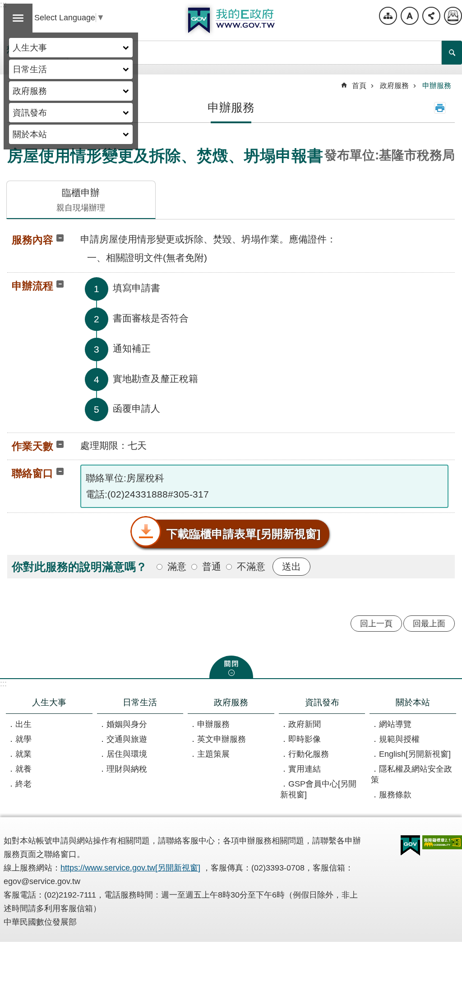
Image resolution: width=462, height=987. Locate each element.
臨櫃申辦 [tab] (80, 199)
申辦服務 (436, 85)
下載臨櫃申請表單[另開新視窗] (243, 533)
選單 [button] (18, 18)
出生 (23, 724)
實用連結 (304, 768)
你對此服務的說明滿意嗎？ (79, 566)
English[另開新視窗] (415, 754)
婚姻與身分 (126, 724)
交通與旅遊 (126, 739)
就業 (23, 754)
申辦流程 (32, 286)
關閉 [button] (231, 667)
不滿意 (251, 566)
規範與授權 (399, 739)
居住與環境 (126, 754)
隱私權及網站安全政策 (411, 774)
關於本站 (30, 134)
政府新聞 (304, 724)
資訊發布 (30, 112)
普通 (211, 566)
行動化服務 (308, 754)
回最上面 (429, 623)
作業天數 (32, 446)
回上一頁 (376, 623)
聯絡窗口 (32, 473)
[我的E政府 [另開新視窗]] (410, 845)
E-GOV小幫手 (453, 16)
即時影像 (304, 739)
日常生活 (30, 69)
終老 (23, 783)
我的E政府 (231, 20)
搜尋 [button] (452, 53)
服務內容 (32, 240)
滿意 (176, 566)
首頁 (359, 85)
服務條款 (395, 794)
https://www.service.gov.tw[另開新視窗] (130, 867)
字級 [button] (410, 16)
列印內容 (440, 108)
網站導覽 (388, 16)
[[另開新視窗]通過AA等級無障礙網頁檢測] (442, 842)
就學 (23, 739)
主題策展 (213, 754)
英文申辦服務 (221, 739)
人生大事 (30, 47)
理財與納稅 (126, 768)
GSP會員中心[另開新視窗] (318, 789)
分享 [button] (431, 16)
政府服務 (30, 91)
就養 (23, 768)
